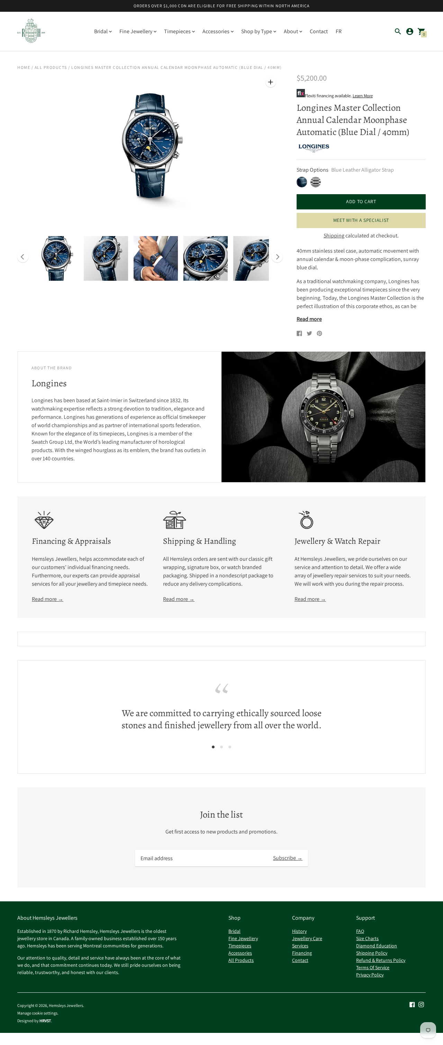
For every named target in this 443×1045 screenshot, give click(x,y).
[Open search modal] (398, 31)
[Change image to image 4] (205, 258)
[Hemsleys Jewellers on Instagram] (421, 1004)
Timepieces (239, 946)
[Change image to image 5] (255, 258)
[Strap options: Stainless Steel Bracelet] (315, 182)
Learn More (363, 96)
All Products (51, 67)
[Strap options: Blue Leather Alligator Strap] (302, 182)
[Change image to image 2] (106, 258)
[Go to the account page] (410, 31)
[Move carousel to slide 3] (230, 747)
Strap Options (312, 170)
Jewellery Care (307, 938)
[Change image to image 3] (156, 258)
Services (300, 946)
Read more (309, 319)
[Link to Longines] (314, 148)
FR (339, 31)
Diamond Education (376, 946)
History (299, 931)
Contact (319, 31)
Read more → (47, 599)
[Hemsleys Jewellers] (31, 31)
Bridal (234, 931)
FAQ (360, 931)
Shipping (334, 235)
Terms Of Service (372, 967)
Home (23, 67)
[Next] (277, 256)
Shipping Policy (371, 953)
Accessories (240, 953)
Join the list (221, 815)
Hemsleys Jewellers (66, 1005)
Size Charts (367, 938)
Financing (302, 953)
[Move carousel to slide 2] (221, 747)
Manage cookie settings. (37, 1013)
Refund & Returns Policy (380, 960)
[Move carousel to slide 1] (213, 747)
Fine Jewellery (243, 938)
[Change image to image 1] (56, 258)
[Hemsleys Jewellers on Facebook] (412, 1004)
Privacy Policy (369, 975)
